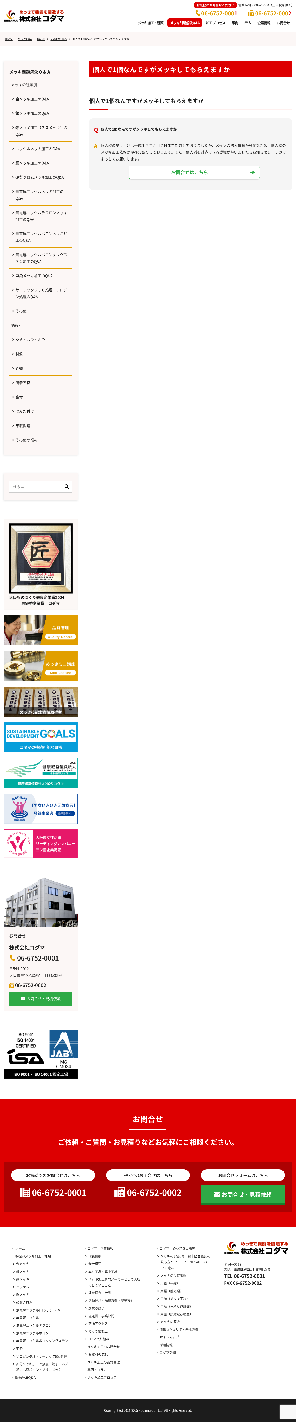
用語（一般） (170, 1283)
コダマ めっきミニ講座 (177, 1248)
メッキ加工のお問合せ (103, 1346)
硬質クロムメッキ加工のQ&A (39, 177)
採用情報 (166, 1344)
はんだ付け (24, 411)
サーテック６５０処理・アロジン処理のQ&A (41, 293)
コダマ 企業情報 (100, 1248)
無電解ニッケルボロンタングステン (42, 1340)
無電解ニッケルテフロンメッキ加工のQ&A (41, 216)
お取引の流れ (98, 1354)
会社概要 (94, 1263)
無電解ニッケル (27, 1317)
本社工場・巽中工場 (104, 1271)
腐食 (19, 397)
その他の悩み (26, 440)
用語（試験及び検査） (176, 1314)
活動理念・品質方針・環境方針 (111, 1300)
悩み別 (16, 325)
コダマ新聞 (168, 1352)
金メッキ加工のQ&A (32, 99)
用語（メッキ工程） (175, 1298)
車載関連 (22, 425)
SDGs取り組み (100, 1338)
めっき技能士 (98, 1331)
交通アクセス (98, 1323)
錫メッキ (22, 1279)
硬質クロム (24, 1302)
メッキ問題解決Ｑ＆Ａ (30, 72)
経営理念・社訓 (99, 1292)
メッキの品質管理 (173, 1275)
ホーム (20, 1248)
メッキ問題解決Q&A (185, 22)
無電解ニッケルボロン (32, 1333)
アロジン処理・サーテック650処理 (42, 1356)
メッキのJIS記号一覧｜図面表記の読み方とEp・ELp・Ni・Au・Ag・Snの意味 (185, 1262)
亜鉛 (19, 1348)
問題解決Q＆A (25, 1377)
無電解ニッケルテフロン (34, 1325)
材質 (19, 354)
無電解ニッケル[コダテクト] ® (38, 1310)
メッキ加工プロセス (102, 1377)
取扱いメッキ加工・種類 (33, 1256)
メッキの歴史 (170, 1321)
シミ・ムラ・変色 (30, 339)
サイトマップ (169, 1337)
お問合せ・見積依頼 (43, 998)
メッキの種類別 (24, 84)
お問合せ (283, 22)
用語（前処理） (171, 1290)
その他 (21, 311)
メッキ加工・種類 (150, 22)
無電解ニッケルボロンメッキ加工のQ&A (41, 237)
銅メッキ (22, 1294)
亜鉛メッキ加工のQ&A (34, 275)
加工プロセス (215, 22)
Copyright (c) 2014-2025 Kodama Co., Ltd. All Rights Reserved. (148, 1410)
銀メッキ (22, 1271)
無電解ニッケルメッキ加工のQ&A (39, 195)
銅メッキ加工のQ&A (32, 163)
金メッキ (22, 1263)
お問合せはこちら (189, 172)
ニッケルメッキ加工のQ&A (37, 148)
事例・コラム (241, 22)
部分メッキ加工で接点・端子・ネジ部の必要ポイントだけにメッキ (42, 1366)
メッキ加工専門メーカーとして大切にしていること (114, 1282)
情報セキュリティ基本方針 (179, 1329)
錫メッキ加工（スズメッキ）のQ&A (41, 131)
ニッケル (22, 1286)
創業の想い (96, 1308)
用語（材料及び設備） (176, 1306)
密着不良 (22, 382)
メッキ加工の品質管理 (103, 1362)
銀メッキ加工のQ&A (32, 113)
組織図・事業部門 (101, 1315)
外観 (19, 368)
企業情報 (263, 22)
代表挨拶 (94, 1256)
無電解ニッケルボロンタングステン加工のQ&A (41, 258)
